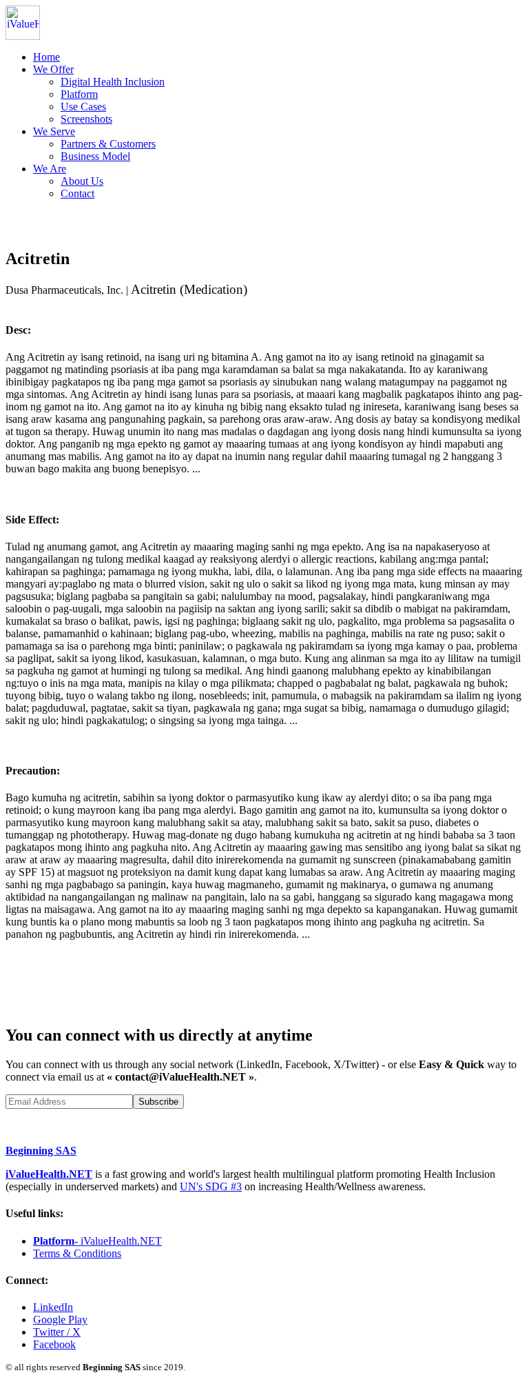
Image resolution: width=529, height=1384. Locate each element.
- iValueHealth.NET (97, 1241)
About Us (82, 181)
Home (46, 57)
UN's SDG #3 (211, 1186)
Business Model (95, 156)
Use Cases (83, 106)
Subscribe (158, 1101)
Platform (79, 94)
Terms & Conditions (77, 1253)
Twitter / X (57, 1332)
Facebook (54, 1344)
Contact (77, 193)
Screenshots (86, 119)
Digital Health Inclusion (113, 82)
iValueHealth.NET (49, 1174)
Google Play (60, 1319)
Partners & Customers (108, 144)
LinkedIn (53, 1307)
